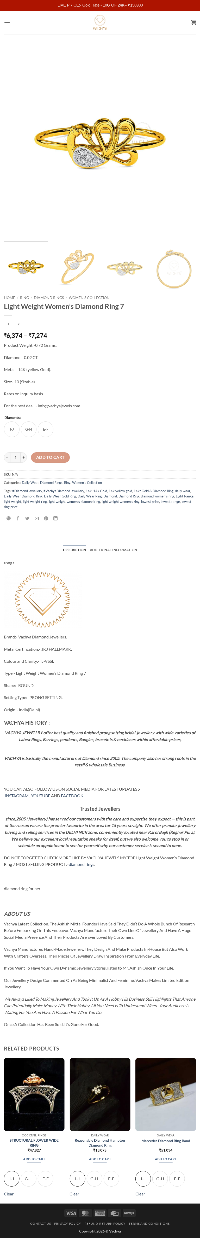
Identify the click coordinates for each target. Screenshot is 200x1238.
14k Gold (100, 491)
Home (9, 298)
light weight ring (35, 502)
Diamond (110, 496)
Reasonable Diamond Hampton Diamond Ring (100, 1142)
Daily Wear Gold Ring (60, 496)
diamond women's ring (157, 496)
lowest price (150, 502)
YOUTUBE (40, 795)
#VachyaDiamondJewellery (63, 491)
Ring (24, 298)
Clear (9, 1193)
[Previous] (14, 141)
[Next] (185, 141)
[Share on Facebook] (18, 518)
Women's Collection (89, 298)
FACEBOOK (72, 795)
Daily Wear (30, 482)
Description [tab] (74, 550)
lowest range (170, 502)
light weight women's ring (121, 502)
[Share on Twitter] (27, 518)
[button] (7, 22)
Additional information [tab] (113, 550)
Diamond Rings (49, 298)
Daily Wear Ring (90, 496)
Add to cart (50, 457)
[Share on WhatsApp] (8, 518)
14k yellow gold (120, 491)
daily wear (182, 491)
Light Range (184, 496)
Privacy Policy (67, 1223)
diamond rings (81, 864)
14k (89, 491)
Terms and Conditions (149, 1223)
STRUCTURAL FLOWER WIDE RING (34, 1142)
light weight (12, 502)
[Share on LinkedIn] (55, 518)
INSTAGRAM (17, 795)
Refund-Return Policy (105, 1223)
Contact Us (40, 1223)
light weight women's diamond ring (74, 502)
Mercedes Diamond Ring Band (165, 1141)
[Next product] (8, 324)
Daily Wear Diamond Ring (23, 496)
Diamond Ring (128, 496)
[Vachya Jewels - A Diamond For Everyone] (100, 22)
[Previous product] (19, 324)
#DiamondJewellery (27, 491)
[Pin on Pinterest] (46, 518)
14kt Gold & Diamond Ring (153, 491)
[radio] (12, 429)
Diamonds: (12, 418)
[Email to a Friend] (37, 518)
